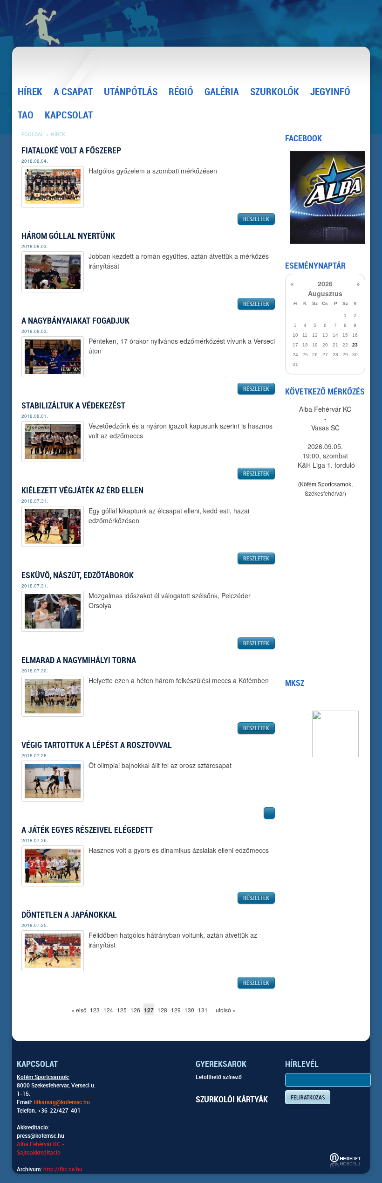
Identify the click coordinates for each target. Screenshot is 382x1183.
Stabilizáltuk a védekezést (73, 405)
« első (76, 1010)
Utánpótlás (130, 91)
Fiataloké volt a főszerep (71, 150)
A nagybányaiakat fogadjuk (75, 320)
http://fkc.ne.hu (62, 1169)
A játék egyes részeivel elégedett (87, 830)
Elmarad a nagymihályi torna (78, 660)
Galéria (222, 91)
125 (122, 1010)
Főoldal (32, 134)
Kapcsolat (69, 115)
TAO (26, 115)
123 (95, 1010)
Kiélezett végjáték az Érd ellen (82, 490)
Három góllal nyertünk (68, 236)
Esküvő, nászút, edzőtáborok (77, 575)
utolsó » (221, 1010)
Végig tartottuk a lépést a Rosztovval (96, 745)
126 (135, 1010)
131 (203, 1010)
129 (176, 1010)
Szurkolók (274, 91)
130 (189, 1010)
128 (162, 1010)
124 (108, 1010)
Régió (181, 91)
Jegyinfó (330, 91)
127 (149, 1010)
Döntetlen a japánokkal (69, 915)
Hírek (30, 91)
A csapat (73, 91)
